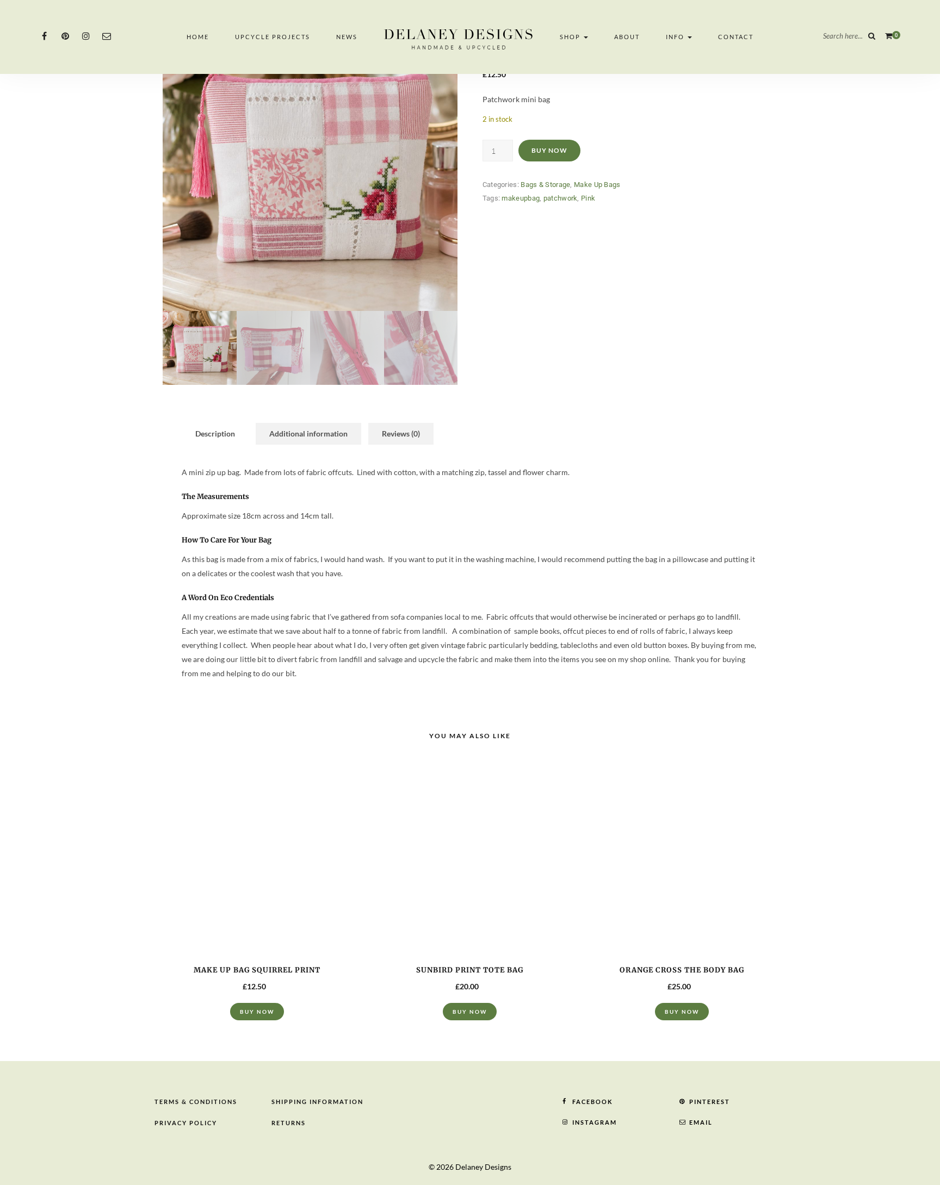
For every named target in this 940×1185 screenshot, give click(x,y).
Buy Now (549, 150)
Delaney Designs (483, 1166)
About (627, 36)
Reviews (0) (401, 433)
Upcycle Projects (272, 36)
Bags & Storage (545, 184)
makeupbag (521, 198)
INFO (676, 36)
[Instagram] (85, 35)
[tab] (215, 434)
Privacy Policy (185, 1122)
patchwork (560, 198)
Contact (735, 36)
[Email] (106, 35)
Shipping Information (317, 1101)
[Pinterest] (65, 35)
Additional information (308, 433)
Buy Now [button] (257, 1011)
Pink (588, 198)
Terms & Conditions (195, 1101)
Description (215, 433)
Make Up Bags (597, 184)
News (346, 36)
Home (198, 36)
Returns (288, 1122)
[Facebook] (44, 35)
